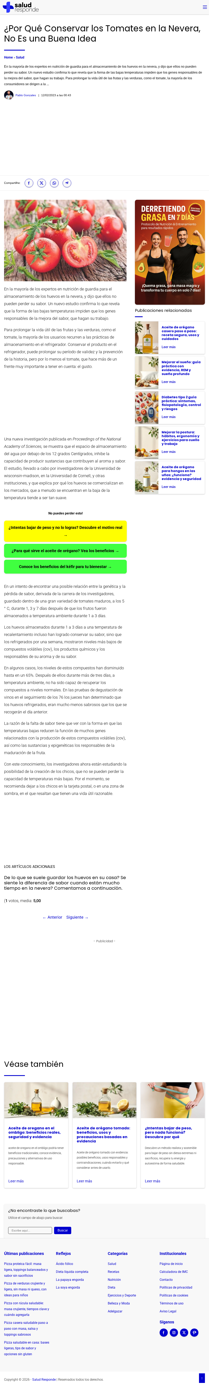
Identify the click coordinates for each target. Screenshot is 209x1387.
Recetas (113, 1272)
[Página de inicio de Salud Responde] (20, 7)
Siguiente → (77, 917)
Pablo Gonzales (26, 95)
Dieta (111, 1287)
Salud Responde (44, 1379)
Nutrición (114, 1280)
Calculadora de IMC (174, 1272)
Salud (20, 57)
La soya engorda (68, 1287)
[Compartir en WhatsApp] (54, 183)
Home (8, 57)
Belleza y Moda (119, 1303)
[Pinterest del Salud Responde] (194, 1335)
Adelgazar (115, 1311)
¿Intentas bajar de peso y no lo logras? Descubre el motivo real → (65, 531)
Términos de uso (171, 1303)
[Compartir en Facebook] (29, 183)
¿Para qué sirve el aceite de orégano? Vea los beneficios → (65, 550)
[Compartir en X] (42, 183)
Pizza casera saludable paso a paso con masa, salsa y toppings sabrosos (26, 1328)
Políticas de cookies (174, 1295)
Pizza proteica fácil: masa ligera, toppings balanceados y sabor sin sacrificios (26, 1270)
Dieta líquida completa (72, 1272)
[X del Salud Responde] (184, 1335)
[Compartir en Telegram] (67, 183)
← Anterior (52, 917)
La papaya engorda (70, 1280)
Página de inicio (171, 1264)
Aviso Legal (168, 1311)
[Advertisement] (104, 137)
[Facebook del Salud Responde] (164, 1335)
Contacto (166, 1280)
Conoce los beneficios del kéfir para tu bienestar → (65, 566)
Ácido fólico (64, 1264)
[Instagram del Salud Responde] (174, 1335)
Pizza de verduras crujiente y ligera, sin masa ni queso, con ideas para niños (25, 1289)
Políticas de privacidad (176, 1287)
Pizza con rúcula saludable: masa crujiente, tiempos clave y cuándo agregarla (26, 1309)
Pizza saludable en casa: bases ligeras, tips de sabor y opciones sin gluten (26, 1348)
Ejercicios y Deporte (122, 1295)
